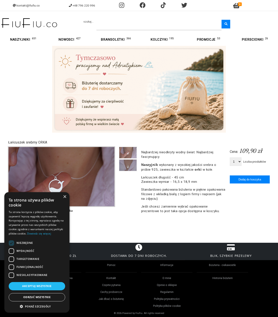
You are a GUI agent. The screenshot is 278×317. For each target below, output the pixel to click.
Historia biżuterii (222, 278)
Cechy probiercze (111, 292)
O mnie (166, 278)
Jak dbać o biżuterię (111, 298)
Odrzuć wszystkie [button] (37, 297)
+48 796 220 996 (84, 5)
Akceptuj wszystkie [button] (36, 286)
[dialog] (37, 252)
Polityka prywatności (167, 298)
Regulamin (167, 292)
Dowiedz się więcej (39, 233)
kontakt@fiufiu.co (28, 5)
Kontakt (111, 278)
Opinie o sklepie (167, 285)
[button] (37, 306)
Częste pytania (111, 285)
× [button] (64, 196)
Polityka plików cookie (167, 305)
